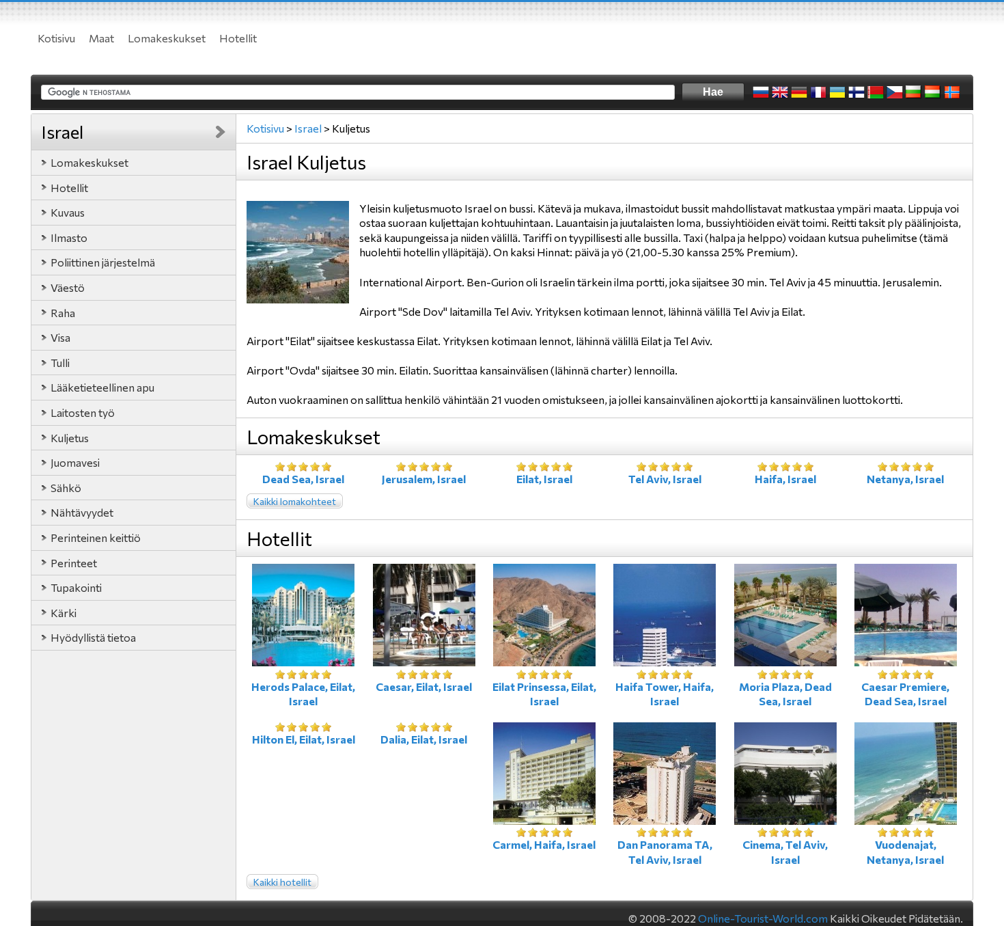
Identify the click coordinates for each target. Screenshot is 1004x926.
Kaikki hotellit (282, 882)
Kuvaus (68, 212)
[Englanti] (780, 92)
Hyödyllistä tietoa (93, 637)
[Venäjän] (761, 92)
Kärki (63, 612)
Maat (101, 37)
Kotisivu (56, 37)
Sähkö (66, 487)
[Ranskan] (818, 92)
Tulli (60, 362)
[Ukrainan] (837, 92)
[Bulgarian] (914, 92)
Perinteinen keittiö (96, 537)
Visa (60, 337)
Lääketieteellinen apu (102, 387)
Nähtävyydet (82, 512)
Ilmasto (69, 237)
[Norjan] (952, 92)
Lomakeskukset (167, 37)
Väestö (68, 287)
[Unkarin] (933, 92)
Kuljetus (70, 437)
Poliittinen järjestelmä (103, 262)
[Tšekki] (895, 92)
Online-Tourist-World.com (763, 918)
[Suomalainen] (856, 92)
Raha (63, 312)
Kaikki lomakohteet (294, 501)
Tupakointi (76, 587)
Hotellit (238, 37)
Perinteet (74, 562)
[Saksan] (799, 92)
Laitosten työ (83, 412)
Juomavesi (75, 462)
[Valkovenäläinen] (875, 92)
